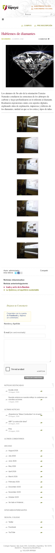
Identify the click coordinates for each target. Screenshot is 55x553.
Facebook (12, 527)
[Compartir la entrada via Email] (21, 273)
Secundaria (6, 39)
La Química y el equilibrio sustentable (22, 290)
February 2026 (14, 482)
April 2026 (12, 471)
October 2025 (13, 497)
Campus (27, 26)
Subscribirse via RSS (42, 6)
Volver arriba (29, 551)
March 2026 (12, 477)
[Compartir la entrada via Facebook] (18, 273)
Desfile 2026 (13, 391)
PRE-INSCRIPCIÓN (44, 26)
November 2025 (14, 492)
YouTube (11, 532)
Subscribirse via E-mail (43, 8)
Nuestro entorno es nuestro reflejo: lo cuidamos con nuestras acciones (27, 399)
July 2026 (12, 456)
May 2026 (12, 466)
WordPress (36, 548)
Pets (13, 430)
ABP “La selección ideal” (17, 423)
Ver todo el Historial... (16, 502)
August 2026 (13, 451)
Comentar (42, 39)
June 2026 (12, 461)
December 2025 (14, 487)
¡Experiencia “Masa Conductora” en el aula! (24, 415)
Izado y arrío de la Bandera (17, 287)
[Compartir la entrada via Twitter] (16, 273)
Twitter (10, 522)
